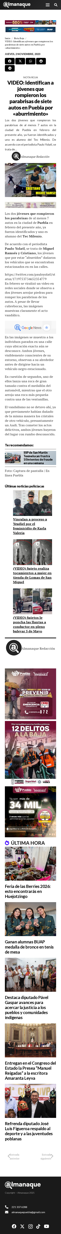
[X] (22, 1226)
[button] (47, 5)
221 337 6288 (19, 1206)
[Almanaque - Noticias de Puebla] (16, 5)
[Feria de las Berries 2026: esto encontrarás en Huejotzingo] (30, 864)
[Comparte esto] (10, 61)
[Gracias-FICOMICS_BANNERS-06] (30, 29)
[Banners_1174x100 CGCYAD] (30, 22)
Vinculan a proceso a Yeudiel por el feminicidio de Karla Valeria (30, 526)
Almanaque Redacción (35, 156)
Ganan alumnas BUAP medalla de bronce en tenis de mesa (29, 946)
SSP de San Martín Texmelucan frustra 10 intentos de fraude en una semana (38, 458)
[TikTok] (38, 1226)
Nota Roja (30, 77)
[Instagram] (30, 1226)
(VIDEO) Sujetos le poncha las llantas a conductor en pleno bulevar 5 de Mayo (29, 624)
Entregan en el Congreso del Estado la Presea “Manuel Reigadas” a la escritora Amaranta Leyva (30, 1070)
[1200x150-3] (30, 205)
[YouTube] (46, 1226)
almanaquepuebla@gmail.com (28, 1212)
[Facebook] (14, 1226)
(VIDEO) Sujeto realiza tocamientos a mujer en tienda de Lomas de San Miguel (32, 575)
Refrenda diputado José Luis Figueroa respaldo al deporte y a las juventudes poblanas (29, 1131)
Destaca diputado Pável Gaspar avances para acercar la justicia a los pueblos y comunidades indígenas (26, 1007)
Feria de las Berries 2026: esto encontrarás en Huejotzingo (27, 891)
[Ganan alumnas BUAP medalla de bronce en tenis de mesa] (30, 919)
